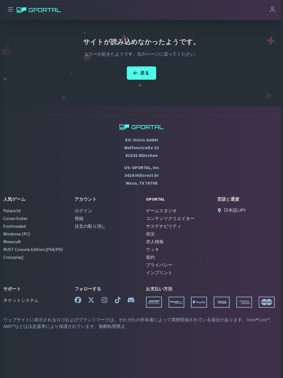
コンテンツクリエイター (170, 219)
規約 (150, 257)
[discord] (131, 301)
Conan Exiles (15, 219)
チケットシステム (21, 300)
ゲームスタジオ (161, 211)
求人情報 (155, 242)
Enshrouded (14, 226)
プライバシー (159, 265)
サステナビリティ (163, 226)
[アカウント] (272, 10)
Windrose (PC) (16, 234)
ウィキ (152, 250)
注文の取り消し (90, 226)
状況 (150, 234)
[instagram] (104, 301)
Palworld (11, 211)
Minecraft (12, 242)
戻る (145, 73)
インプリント (159, 273)
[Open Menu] (10, 10)
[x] (91, 301)
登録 (79, 219)
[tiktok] (117, 301)
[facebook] (78, 301)
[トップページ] (39, 10)
